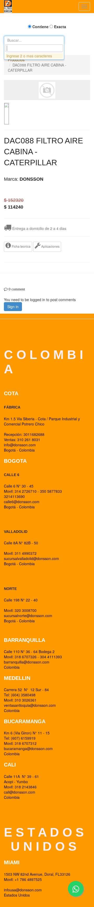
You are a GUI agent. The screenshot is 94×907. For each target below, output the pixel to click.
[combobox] (34, 48)
